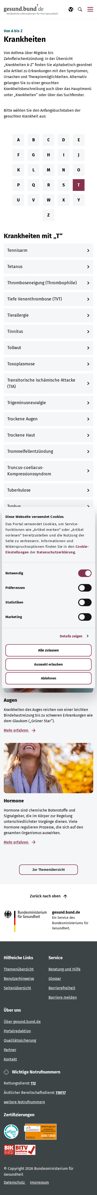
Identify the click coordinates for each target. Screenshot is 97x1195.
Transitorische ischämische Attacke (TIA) (41, 383)
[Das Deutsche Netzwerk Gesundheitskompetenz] (41, 1132)
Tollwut (14, 347)
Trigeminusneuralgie (26, 402)
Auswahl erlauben (48, 664)
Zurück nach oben (45, 896)
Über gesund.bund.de (22, 1021)
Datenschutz (15, 1182)
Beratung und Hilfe (64, 969)
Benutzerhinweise (19, 978)
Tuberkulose (19, 490)
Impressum (39, 1182)
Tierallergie (18, 315)
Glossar (54, 978)
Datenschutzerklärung (56, 552)
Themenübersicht (19, 969)
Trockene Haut (21, 435)
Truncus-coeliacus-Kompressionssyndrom (29, 471)
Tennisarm (17, 250)
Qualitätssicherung (20, 1040)
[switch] (85, 588)
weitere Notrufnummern (24, 1102)
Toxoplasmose (21, 364)
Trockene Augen (22, 419)
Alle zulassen (48, 650)
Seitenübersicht (17, 988)
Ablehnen (48, 678)
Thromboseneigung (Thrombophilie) (42, 282)
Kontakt (10, 1059)
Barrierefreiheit (61, 988)
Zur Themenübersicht (48, 870)
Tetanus (14, 266)
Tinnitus (15, 331)
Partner (10, 1050)
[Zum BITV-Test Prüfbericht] (20, 1150)
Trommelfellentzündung (30, 451)
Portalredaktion (17, 1031)
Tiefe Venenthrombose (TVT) (34, 299)
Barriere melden (62, 997)
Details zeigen (71, 636)
